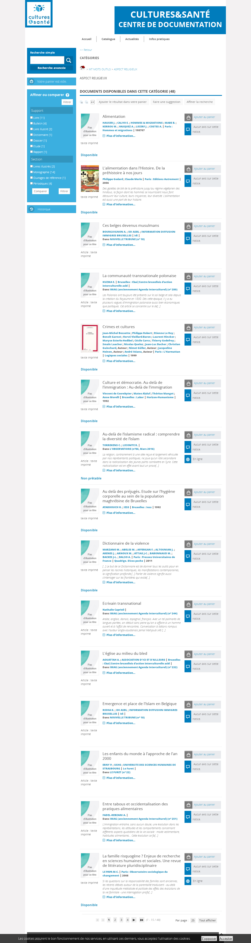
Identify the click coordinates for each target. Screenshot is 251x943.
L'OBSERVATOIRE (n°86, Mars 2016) (132, 449)
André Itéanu (133, 351)
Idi (136, 235)
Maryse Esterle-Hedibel (118, 340)
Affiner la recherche (200, 102)
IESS (126, 507)
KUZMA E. (109, 282)
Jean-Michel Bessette (116, 333)
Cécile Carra (142, 340)
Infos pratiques (159, 39)
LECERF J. (141, 126)
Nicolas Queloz (133, 344)
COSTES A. (155, 126)
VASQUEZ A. (126, 126)
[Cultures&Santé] (39, 14)
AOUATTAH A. (111, 659)
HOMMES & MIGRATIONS (147, 122)
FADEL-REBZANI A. (114, 815)
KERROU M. (110, 126)
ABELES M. (128, 549)
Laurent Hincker (163, 336)
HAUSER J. (109, 122)
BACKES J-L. (110, 557)
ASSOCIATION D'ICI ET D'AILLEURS (143, 659)
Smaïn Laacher (112, 344)
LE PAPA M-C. (111, 871)
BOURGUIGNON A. (114, 231)
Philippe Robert (142, 333)
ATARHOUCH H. (112, 507)
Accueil (86, 39)
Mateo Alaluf (142, 393)
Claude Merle (133, 179)
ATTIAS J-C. (141, 553)
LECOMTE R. (130, 445)
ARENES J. (109, 553)
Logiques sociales (116, 355)
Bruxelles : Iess (142, 507)
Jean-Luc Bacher (155, 344)
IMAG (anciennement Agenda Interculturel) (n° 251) (143, 818)
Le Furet (128, 768)
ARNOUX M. (124, 553)
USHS (117, 764)
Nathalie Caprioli (113, 609)
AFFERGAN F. (145, 549)
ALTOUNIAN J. (164, 549)
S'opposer (209, 938)
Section (36, 159)
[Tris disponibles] (93, 102)
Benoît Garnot (112, 336)
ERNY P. (107, 764)
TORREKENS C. (112, 445)
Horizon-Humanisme (160, 397)
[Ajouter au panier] (188, 117)
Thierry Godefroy (163, 340)
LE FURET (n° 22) (120, 772)
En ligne (198, 459)
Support (37, 110)
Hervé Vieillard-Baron (137, 336)
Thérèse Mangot (163, 393)
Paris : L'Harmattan (167, 351)
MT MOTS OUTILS (100, 69)
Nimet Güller (137, 348)
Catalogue (108, 39)
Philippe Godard (113, 179)
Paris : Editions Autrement (162, 179)
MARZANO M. (111, 549)
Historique (44, 209)
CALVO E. (123, 122)
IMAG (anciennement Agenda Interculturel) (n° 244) (143, 613)
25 (193, 920)
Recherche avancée (52, 68)
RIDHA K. (108, 710)
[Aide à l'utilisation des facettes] (67, 95)
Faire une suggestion (166, 102)
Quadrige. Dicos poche (128, 561)
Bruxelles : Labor (133, 397)
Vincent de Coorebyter (117, 393)
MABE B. (170, 122)
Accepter (226, 938)
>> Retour (86, 50)
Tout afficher (207, 920)
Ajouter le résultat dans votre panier (123, 102)
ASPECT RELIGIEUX (125, 69)
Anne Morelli (111, 397)
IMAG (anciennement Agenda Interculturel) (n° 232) (143, 667)
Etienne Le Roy (163, 333)
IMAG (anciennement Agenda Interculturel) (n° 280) (143, 289)
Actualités (132, 39)
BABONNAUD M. (160, 553)
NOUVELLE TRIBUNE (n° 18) (127, 239)
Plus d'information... (120, 136)
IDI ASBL (133, 231)
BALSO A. (125, 557)
